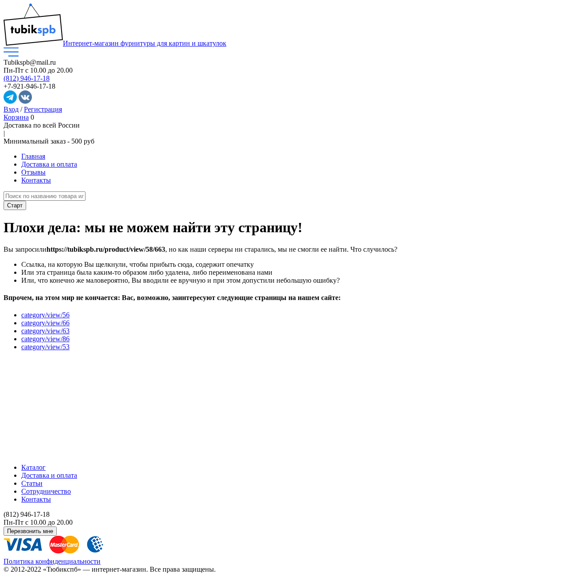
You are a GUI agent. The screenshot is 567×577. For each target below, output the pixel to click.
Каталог (33, 467)
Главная (33, 156)
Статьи (32, 483)
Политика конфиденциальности (52, 561)
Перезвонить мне (30, 531)
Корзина (16, 117)
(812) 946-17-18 (27, 78)
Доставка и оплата (49, 164)
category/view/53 (45, 347)
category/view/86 (45, 339)
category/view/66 (45, 323)
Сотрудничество (46, 491)
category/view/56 (45, 315)
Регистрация (43, 109)
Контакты (36, 180)
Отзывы (33, 172)
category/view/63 (45, 331)
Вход (11, 109)
